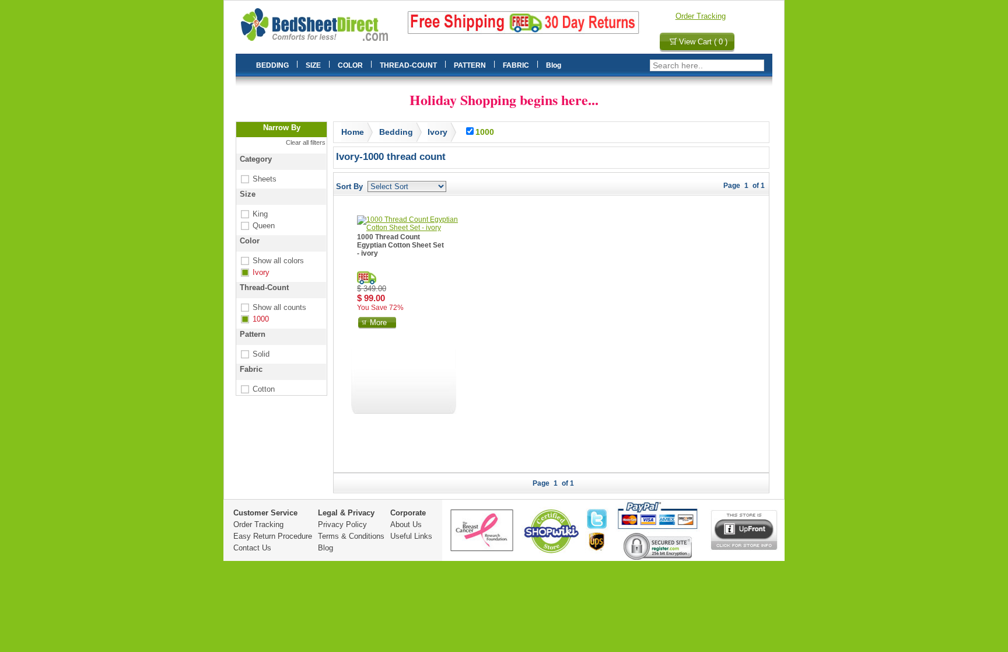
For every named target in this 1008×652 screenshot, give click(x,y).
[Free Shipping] (366, 277)
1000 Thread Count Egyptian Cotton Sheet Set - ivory (400, 245)
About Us (406, 524)
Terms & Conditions (351, 536)
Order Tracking (701, 16)
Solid (254, 354)
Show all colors (271, 260)
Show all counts (272, 307)
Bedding (396, 132)
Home (352, 132)
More (378, 322)
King (253, 214)
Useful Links (411, 536)
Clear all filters (306, 142)
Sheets (257, 179)
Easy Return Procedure (272, 536)
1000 (254, 319)
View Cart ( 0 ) (703, 41)
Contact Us (252, 547)
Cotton (257, 389)
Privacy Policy (342, 524)
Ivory (254, 272)
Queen (257, 225)
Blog (325, 547)
